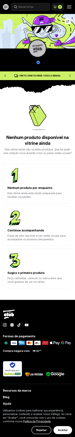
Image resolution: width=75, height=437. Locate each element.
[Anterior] (5, 76)
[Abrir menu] (68, 7)
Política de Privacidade (37, 421)
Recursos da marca (17, 390)
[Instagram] (5, 325)
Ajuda (7, 403)
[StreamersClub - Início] (9, 314)
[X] (12, 325)
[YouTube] (26, 325)
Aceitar (63, 430)
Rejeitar (41, 430)
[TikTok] (19, 325)
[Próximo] (70, 76)
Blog (6, 397)
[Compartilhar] (67, 21)
